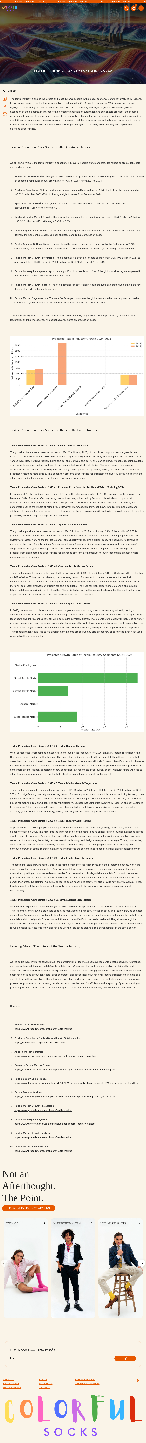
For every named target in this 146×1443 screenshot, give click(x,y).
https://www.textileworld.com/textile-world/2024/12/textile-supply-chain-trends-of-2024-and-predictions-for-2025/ (76, 1083)
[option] (26, 1268)
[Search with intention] (126, 8)
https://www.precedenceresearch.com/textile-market (43, 1028)
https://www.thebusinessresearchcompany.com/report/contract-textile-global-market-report (64, 1069)
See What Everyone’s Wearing (29, 1208)
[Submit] (125, 1358)
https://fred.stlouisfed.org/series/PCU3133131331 (40, 1042)
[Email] (5, 114)
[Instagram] (139, 1380)
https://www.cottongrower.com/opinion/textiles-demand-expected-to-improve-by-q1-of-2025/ (65, 1096)
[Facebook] (4, 98)
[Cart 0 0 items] (133, 8)
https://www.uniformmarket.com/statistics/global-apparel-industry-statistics (55, 1056)
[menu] (141, 8)
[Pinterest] (4, 106)
